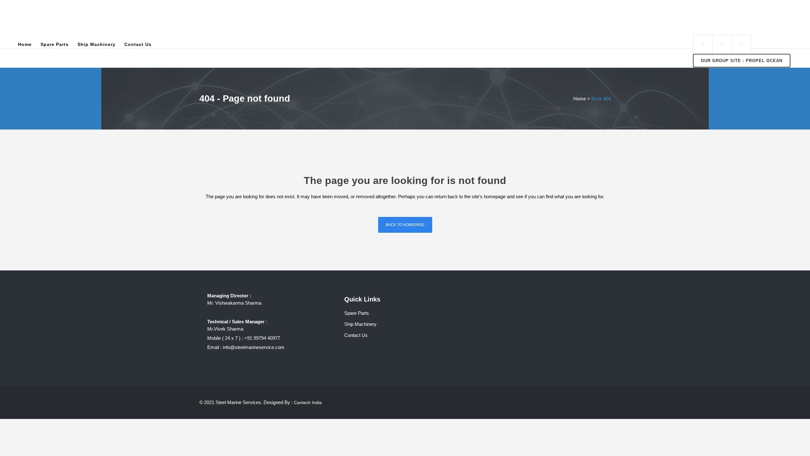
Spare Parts (356, 313)
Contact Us (356, 335)
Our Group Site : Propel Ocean (741, 60)
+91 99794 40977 (262, 338)
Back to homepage (405, 225)
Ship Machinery (360, 324)
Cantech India (308, 402)
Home (579, 98)
